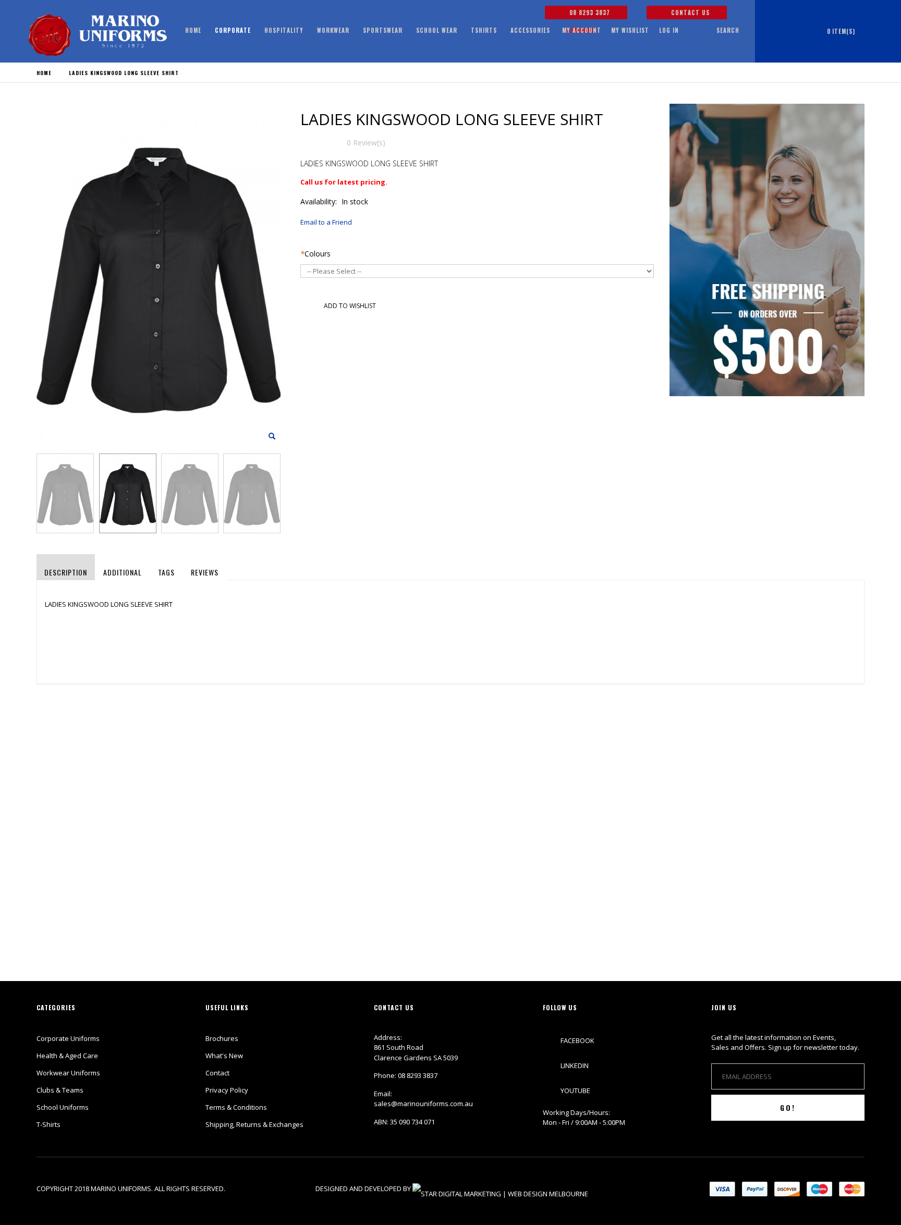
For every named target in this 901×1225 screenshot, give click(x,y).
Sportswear (383, 30)
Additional (122, 572)
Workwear (333, 30)
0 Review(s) (366, 143)
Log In (669, 30)
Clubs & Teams (59, 1090)
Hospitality (283, 30)
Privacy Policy (226, 1090)
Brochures (221, 1038)
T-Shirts (48, 1124)
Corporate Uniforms (68, 1038)
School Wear (436, 30)
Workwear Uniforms (68, 1072)
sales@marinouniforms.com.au (423, 1103)
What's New (224, 1055)
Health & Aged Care (67, 1055)
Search (727, 30)
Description (65, 572)
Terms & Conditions (236, 1107)
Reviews (204, 572)
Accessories (530, 30)
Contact (217, 1072)
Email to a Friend (326, 222)
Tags (166, 572)
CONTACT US (689, 12)
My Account (581, 30)
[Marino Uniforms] (98, 35)
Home (44, 73)
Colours (315, 254)
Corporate (233, 30)
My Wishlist (630, 30)
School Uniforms (62, 1107)
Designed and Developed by (363, 1188)
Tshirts (484, 30)
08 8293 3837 (588, 12)
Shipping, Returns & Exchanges (254, 1124)
